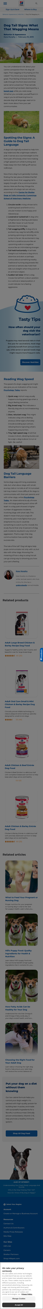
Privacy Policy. (27, 1294)
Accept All (19, 1305)
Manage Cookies (18, 1299)
